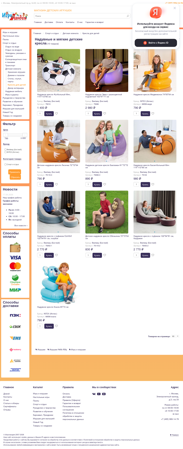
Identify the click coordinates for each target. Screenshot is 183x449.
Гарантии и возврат (94, 22)
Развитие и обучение (12, 101)
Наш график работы (12, 197)
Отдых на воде (12, 46)
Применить (14, 171)
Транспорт (10, 65)
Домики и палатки (16, 75)
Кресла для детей (17, 84)
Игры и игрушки (10, 32)
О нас (80, 22)
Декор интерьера (16, 87)
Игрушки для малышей (13, 108)
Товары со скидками (12, 115)
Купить (49, 113)
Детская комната (13, 68)
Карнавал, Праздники (13, 104)
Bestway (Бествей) (14, 149)
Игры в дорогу (11, 94)
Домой (6, 393)
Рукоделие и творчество (14, 97)
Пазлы (6, 39)
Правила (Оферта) (71, 400)
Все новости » (21, 225)
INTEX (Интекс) (12, 152)
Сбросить (15, 177)
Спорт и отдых (9, 42)
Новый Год (8, 112)
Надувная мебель (13, 91)
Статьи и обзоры (11, 403)
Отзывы (7, 409)
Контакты (70, 22)
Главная (38, 22)
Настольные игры (11, 35)
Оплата (59, 22)
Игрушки (41, 349)
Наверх (175, 434)
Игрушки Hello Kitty (58, 349)
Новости (10, 189)
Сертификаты (9, 406)
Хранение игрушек (16, 71)
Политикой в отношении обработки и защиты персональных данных (111, 439)
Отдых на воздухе (13, 49)
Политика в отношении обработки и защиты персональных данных (73, 416)
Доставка (49, 22)
